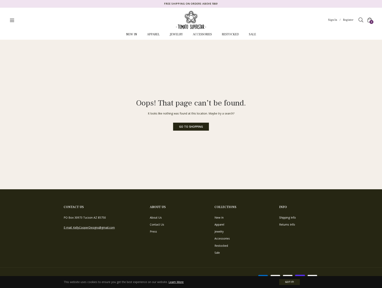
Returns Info (287, 224)
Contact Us (157, 224)
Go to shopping (191, 126)
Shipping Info (287, 217)
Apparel (219, 224)
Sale (217, 252)
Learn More (176, 282)
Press (153, 231)
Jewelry (219, 231)
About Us (156, 217)
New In (219, 217)
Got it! (289, 282)
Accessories (222, 238)
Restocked (221, 246)
